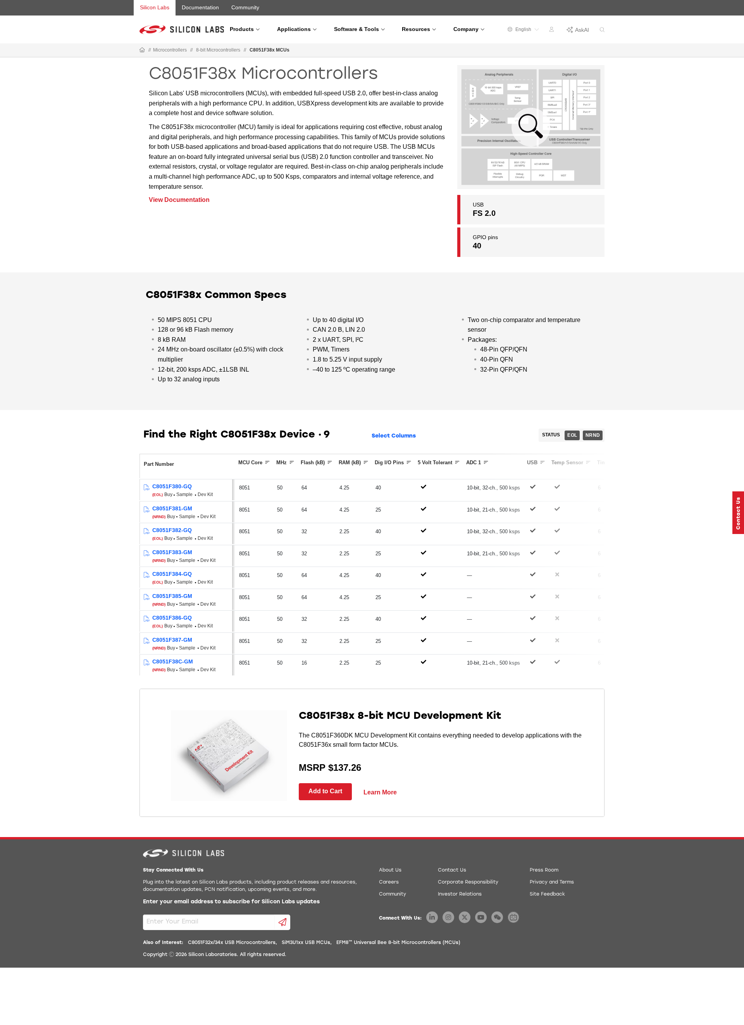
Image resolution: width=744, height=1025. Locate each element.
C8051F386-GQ (172, 618)
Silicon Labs (154, 7)
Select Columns (394, 436)
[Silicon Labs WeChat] (497, 917)
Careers (389, 882)
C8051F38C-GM (172, 661)
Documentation (200, 7)
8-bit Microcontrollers (218, 50)
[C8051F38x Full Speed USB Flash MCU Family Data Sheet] (146, 488)
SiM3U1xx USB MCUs (306, 943)
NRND (593, 435)
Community (245, 7)
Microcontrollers (170, 50)
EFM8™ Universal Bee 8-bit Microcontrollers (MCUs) (398, 943)
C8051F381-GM (172, 508)
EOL (572, 435)
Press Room (544, 870)
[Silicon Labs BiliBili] (513, 917)
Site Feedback (547, 894)
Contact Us (452, 870)
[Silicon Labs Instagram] (448, 917)
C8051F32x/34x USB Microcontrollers (232, 943)
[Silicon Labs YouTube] (481, 917)
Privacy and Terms (552, 882)
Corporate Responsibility (468, 882)
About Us (390, 870)
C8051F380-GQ (172, 486)
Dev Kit (205, 494)
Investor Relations (460, 894)
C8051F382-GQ (172, 530)
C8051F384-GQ (172, 574)
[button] (738, 512)
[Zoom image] (531, 127)
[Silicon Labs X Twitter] (464, 917)
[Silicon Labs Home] (142, 50)
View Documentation (179, 199)
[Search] (602, 30)
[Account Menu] (552, 30)
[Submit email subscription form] (282, 922)
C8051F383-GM (172, 552)
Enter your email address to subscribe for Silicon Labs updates (231, 902)
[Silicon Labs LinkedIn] (432, 917)
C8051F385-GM (172, 596)
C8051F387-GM (172, 640)
